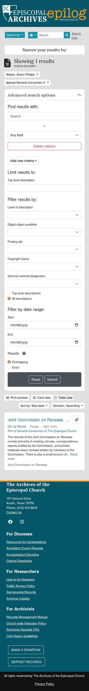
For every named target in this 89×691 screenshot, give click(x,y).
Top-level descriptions (26, 293)
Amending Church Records (24, 548)
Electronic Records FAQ (22, 629)
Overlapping (20, 362)
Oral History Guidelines (22, 636)
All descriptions (22, 298)
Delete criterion (44, 146)
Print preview (19, 397)
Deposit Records (26, 662)
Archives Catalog (18, 598)
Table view (65, 397)
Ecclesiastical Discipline (22, 554)
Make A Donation (25, 650)
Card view (44, 397)
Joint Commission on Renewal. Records (39, 419)
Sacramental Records (21, 592)
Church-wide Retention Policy (26, 623)
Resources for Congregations (26, 542)
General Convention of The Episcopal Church (47, 431)
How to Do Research (20, 579)
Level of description (20, 207)
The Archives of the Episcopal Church (28, 487)
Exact (15, 367)
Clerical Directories (19, 560)
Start (11, 317)
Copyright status (18, 259)
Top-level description (21, 180)
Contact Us (14, 512)
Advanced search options (31, 95)
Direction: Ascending (67, 405)
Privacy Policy (44, 683)
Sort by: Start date (32, 405)
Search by (14, 35)
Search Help (76, 35)
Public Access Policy (20, 585)
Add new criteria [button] (22, 160)
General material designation (27, 276)
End (10, 334)
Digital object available (22, 224)
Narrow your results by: (45, 50)
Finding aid (15, 241)
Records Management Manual (26, 617)
